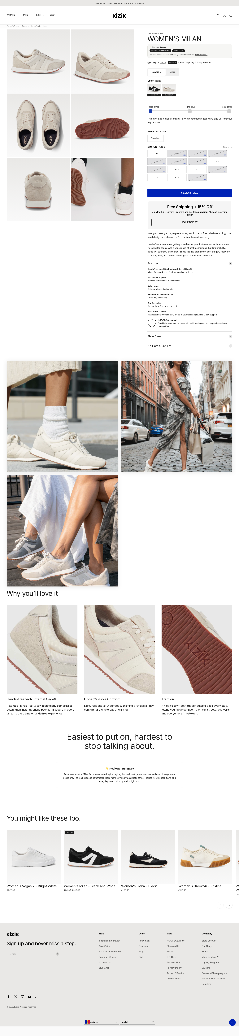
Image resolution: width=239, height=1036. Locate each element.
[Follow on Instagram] (22, 997)
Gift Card (171, 957)
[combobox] (101, 1022)
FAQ (141, 957)
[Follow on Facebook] (8, 997)
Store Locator (209, 940)
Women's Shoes (13, 26)
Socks (170, 951)
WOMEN (11, 15)
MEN (25, 15)
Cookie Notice (174, 978)
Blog (141, 951)
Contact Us (105, 962)
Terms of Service (175, 973)
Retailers (206, 984)
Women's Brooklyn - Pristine (199, 886)
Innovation (144, 940)
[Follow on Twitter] (15, 997)
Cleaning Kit (173, 946)
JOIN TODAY (190, 222)
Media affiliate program (213, 978)
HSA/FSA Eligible (176, 940)
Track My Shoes (107, 957)
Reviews (143, 946)
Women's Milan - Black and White (89, 886)
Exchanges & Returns (110, 951)
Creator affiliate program (214, 973)
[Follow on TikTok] (37, 997)
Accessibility (173, 962)
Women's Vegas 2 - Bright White (32, 886)
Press (205, 951)
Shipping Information (109, 940)
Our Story (207, 946)
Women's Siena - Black (139, 886)
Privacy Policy (174, 968)
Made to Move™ (210, 957)
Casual (24, 26)
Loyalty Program (210, 962)
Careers (206, 968)
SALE (52, 15)
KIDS (38, 15)
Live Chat (104, 968)
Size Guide (104, 946)
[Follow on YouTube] (30, 997)
